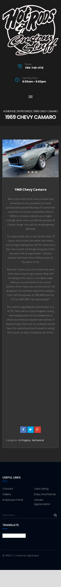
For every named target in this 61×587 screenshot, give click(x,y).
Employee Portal (12, 500)
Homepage (9, 111)
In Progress (25, 111)
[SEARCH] (55, 515)
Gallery (6, 494)
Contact (7, 489)
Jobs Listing (41, 489)
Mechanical (38, 440)
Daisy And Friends (45, 494)
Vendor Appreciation (42, 502)
